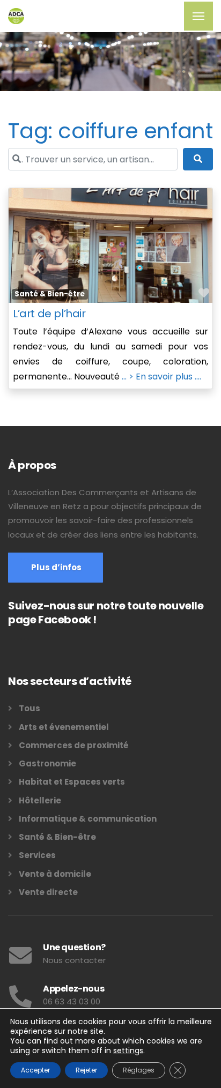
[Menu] (198, 16)
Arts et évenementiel (64, 727)
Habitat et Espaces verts (72, 781)
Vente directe (48, 892)
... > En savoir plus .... (161, 376)
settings (128, 1050)
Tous (29, 708)
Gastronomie (47, 763)
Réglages (138, 1070)
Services (37, 855)
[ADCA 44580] (16, 16)
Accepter (35, 1070)
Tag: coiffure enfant (110, 131)
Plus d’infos (56, 567)
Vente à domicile (55, 874)
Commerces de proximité (74, 745)
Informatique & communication (88, 818)
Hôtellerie (40, 800)
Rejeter (86, 1070)
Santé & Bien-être (49, 294)
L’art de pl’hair (49, 313)
